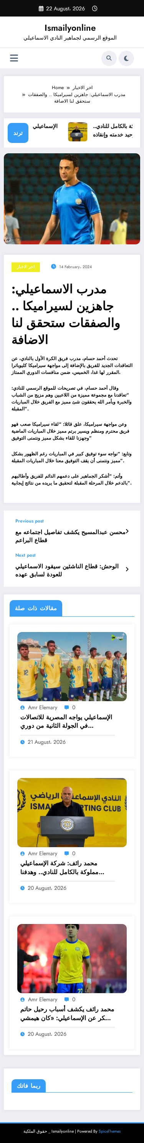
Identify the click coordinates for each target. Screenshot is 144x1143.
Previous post (29, 521)
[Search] (109, 58)
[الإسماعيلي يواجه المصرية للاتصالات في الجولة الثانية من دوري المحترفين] (72, 665)
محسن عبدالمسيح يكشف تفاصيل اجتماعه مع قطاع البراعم (70, 536)
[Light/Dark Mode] (126, 58)
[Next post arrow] (127, 569)
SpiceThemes (110, 1131)
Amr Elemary (42, 707)
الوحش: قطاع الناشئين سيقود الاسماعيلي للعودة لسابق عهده (67, 570)
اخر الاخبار (26, 267)
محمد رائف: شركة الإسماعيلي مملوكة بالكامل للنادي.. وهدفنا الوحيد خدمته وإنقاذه (59, 867)
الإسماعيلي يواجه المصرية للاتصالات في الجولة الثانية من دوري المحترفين (66, 721)
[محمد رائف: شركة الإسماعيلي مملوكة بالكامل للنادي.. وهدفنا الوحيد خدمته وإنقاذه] (72, 812)
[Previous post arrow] (127, 531)
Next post (25, 555)
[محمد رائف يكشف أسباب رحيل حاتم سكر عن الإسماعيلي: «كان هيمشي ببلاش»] (72, 958)
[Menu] (14, 58)
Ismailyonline (70, 28)
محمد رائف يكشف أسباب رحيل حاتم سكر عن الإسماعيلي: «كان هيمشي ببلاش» (67, 1013)
